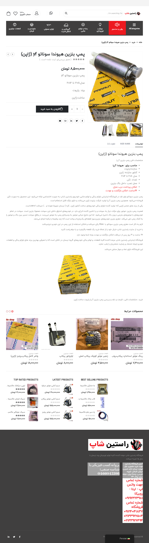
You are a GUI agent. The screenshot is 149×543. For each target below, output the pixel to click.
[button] (12, 311)
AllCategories (134, 28)
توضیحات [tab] (139, 144)
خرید (133, 42)
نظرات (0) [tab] (111, 144)
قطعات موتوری (15, 28)
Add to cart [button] (115, 322)
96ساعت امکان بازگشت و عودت (121, 190)
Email (60, 121)
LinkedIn (71, 121)
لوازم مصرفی (49, 29)
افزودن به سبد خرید (50, 109)
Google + (65, 121)
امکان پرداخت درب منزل (125, 187)
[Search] (66, 13)
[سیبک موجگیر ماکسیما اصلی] (32, 415)
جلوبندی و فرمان (32, 29)
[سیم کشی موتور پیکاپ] (67, 402)
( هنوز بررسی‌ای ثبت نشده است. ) (55, 59)
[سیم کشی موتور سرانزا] (67, 389)
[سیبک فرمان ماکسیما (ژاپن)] (32, 402)
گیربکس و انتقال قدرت (66, 30)
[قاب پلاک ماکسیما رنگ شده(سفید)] (102, 402)
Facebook (82, 121)
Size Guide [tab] (125, 144)
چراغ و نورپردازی (100, 29)
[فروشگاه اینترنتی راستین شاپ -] (132, 13)
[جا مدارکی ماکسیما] (102, 389)
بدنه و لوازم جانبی (83, 29)
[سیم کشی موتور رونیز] (67, 415)
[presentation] (139, 87)
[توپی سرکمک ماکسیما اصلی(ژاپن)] (32, 389)
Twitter (76, 121)
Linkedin (8, 537)
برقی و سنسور (117, 29)
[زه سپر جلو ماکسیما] (102, 415)
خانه (140, 42)
